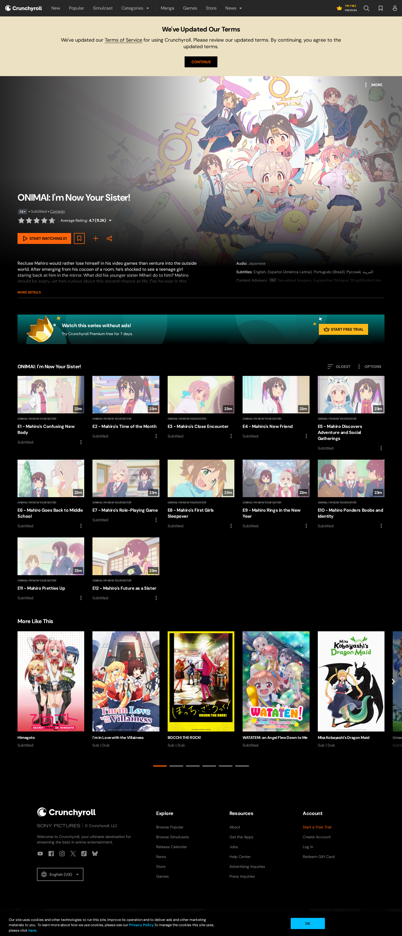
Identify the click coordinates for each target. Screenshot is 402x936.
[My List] (95, 238)
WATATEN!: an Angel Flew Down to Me (275, 737)
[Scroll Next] (393, 700)
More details (29, 292)
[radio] (21, 220)
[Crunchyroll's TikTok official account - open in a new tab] (84, 853)
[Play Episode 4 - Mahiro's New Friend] (276, 407)
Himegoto (26, 737)
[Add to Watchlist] (79, 238)
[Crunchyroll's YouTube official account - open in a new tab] (40, 853)
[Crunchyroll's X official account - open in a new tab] (73, 853)
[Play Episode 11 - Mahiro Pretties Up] (51, 569)
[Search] (366, 8)
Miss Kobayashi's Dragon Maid (343, 737)
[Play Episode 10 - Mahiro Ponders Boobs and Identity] (351, 494)
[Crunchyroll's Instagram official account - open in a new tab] (62, 853)
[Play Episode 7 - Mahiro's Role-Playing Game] (125, 491)
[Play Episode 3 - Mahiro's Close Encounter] (201, 407)
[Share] (109, 238)
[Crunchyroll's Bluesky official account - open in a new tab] (95, 853)
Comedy (57, 211)
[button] (135, 8)
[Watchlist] (381, 8)
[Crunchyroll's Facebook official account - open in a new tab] (51, 853)
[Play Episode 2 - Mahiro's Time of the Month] (125, 407)
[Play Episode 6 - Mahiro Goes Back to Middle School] (51, 494)
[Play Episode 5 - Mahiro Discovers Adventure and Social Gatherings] (351, 413)
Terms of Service (123, 40)
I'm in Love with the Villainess (117, 737)
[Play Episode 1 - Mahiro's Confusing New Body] (51, 410)
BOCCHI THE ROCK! (184, 737)
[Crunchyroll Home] (66, 812)
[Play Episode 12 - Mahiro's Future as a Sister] (125, 569)
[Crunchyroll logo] (23, 8)
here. (32, 930)
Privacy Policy (141, 925)
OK (307, 923)
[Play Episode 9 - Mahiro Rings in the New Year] (276, 494)
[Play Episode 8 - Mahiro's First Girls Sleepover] (201, 494)
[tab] (160, 766)
